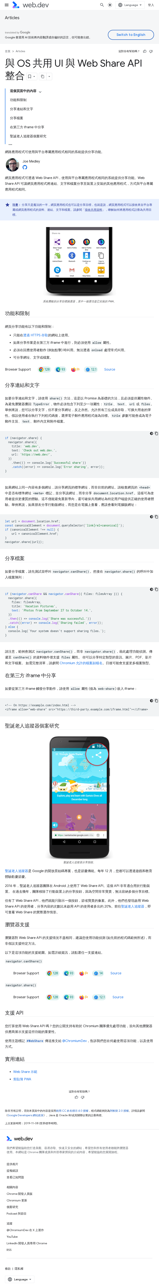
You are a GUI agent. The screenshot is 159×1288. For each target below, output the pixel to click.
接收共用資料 (93, 210)
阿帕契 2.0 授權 (119, 1111)
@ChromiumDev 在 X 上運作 (25, 1230)
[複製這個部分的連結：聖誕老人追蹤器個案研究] (62, 726)
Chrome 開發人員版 (20, 1194)
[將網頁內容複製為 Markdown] (43, 76)
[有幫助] (145, 51)
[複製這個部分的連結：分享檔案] (28, 558)
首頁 (7, 51)
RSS (9, 1250)
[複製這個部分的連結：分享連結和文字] (43, 385)
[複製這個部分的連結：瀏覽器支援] (33, 925)
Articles (12, 17)
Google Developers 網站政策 (25, 1115)
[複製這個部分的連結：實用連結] (28, 1059)
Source (109, 369)
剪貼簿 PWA (22, 1079)
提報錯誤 (12, 1171)
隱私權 (19, 1268)
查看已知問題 (15, 1177)
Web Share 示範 (25, 1072)
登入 (151, 5)
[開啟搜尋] (102, 4)
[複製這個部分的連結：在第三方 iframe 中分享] (59, 675)
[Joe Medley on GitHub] (25, 168)
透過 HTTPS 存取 (35, 335)
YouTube (12, 1237)
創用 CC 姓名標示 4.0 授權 (72, 1111)
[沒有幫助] (151, 51)
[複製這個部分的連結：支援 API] (27, 1013)
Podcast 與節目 (16, 1213)
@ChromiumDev (74, 1041)
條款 (8, 1268)
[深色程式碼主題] (151, 433)
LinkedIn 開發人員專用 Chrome (27, 1243)
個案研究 (12, 1207)
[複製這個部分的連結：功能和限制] (33, 313)
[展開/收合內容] (40, 91)
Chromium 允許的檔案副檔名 (81, 663)
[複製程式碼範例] (156, 433)
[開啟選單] (6, 5)
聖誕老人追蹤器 (16, 871)
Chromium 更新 (17, 1200)
